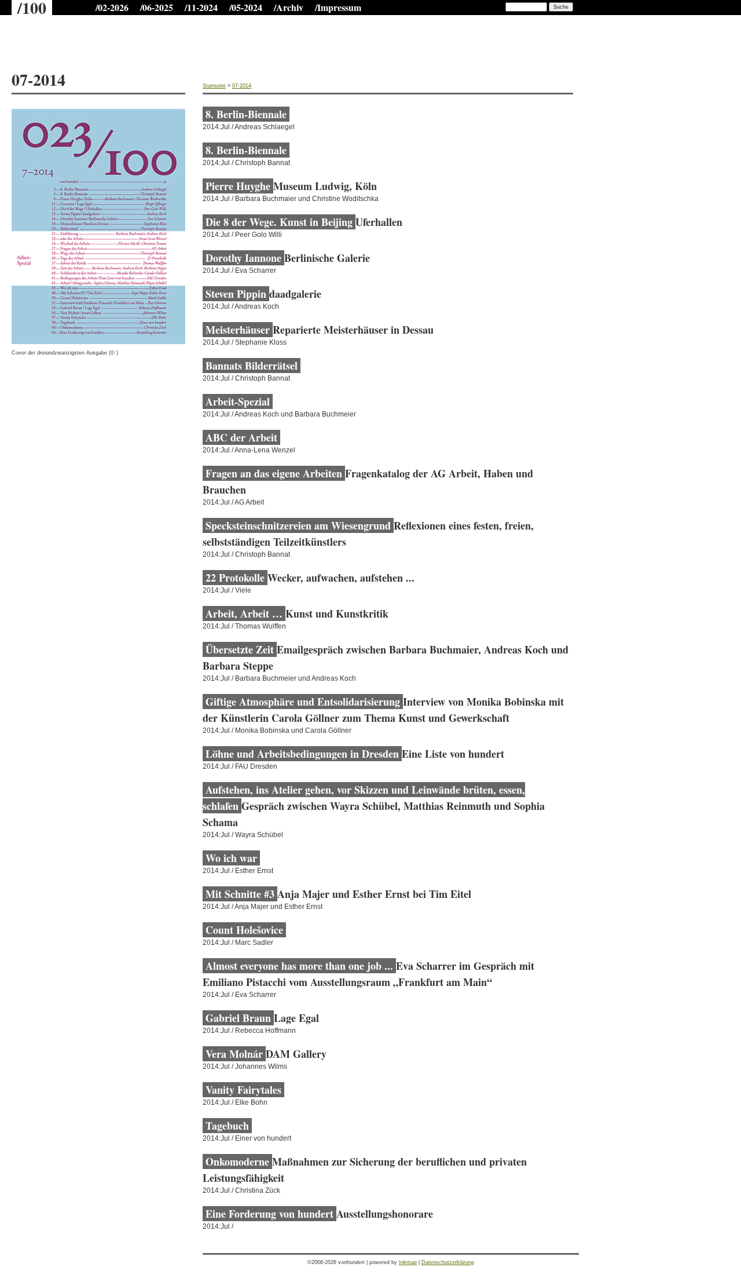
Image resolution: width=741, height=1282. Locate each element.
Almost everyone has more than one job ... (299, 965)
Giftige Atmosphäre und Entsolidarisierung (303, 701)
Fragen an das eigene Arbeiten (274, 473)
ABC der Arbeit (241, 437)
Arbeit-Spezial (238, 401)
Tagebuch (227, 1125)
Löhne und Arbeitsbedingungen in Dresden (302, 753)
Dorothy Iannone (243, 257)
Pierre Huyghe (238, 185)
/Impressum (338, 7)
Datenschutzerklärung (447, 1262)
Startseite (214, 86)
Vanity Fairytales (243, 1089)
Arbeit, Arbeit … (244, 613)
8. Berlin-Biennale (246, 114)
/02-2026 (112, 7)
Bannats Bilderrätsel (252, 365)
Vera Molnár (234, 1053)
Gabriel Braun (238, 1017)
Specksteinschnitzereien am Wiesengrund (298, 525)
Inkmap (408, 1262)
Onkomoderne (237, 1161)
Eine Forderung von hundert (269, 1213)
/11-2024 (201, 7)
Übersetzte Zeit (240, 649)
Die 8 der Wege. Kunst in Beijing (279, 221)
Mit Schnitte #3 (240, 893)
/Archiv (288, 7)
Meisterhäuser (238, 329)
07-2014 (241, 86)
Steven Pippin (236, 293)
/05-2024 (245, 7)
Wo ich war (231, 857)
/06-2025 (156, 7)
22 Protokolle (235, 577)
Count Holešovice (244, 929)
